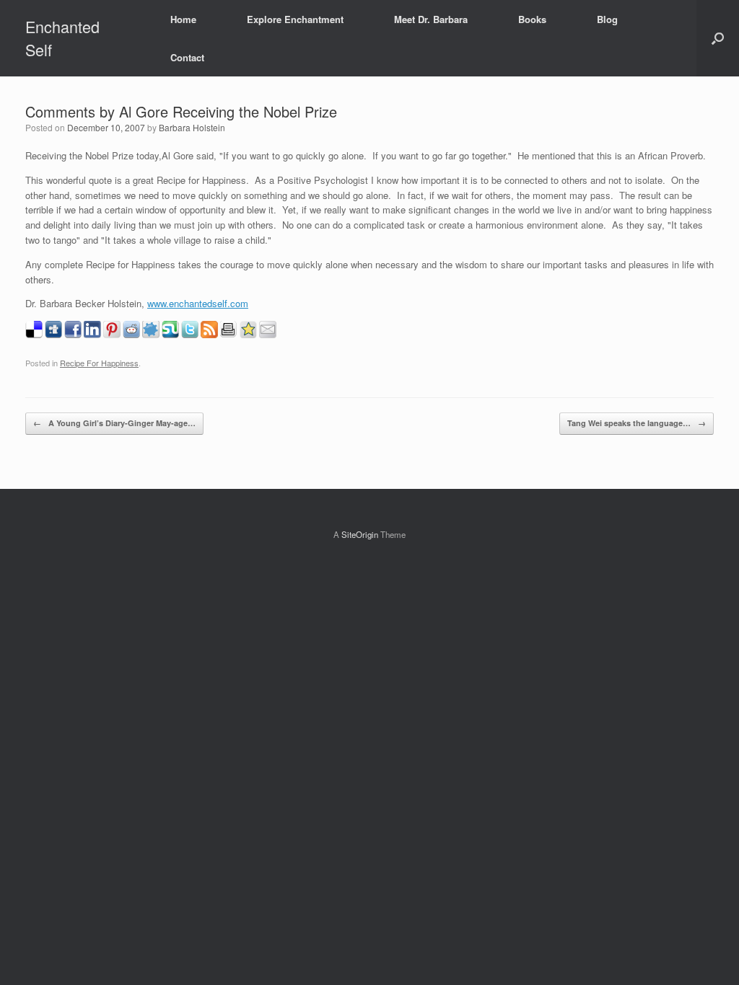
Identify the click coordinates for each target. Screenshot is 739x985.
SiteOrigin (359, 534)
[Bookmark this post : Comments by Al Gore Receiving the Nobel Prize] (248, 334)
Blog (607, 19)
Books (532, 19)
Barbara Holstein (192, 127)
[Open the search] (717, 38)
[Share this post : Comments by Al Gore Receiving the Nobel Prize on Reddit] (131, 334)
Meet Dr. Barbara (431, 19)
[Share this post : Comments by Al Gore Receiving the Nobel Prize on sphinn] (150, 334)
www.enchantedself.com (197, 303)
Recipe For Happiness (99, 362)
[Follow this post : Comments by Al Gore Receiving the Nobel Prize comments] (209, 334)
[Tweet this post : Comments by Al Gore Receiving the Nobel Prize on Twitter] (189, 334)
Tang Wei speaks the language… (636, 423)
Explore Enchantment (295, 19)
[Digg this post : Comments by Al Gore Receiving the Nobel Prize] (53, 334)
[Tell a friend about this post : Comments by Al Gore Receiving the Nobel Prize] (267, 334)
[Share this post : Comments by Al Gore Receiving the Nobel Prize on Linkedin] (92, 334)
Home (183, 19)
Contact (187, 57)
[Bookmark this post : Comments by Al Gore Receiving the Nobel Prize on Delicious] (34, 334)
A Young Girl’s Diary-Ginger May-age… (114, 423)
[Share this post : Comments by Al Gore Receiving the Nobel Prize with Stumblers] (170, 334)
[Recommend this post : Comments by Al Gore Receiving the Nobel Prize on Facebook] (73, 334)
